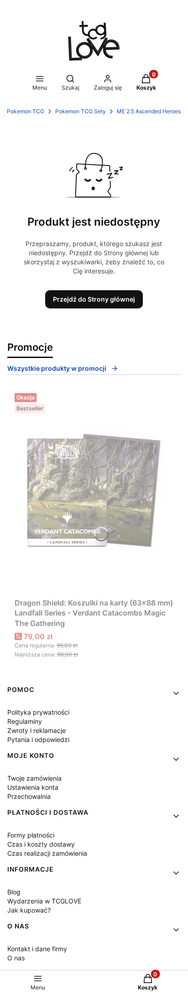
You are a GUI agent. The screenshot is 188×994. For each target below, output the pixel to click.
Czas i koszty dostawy (41, 844)
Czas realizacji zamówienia (47, 853)
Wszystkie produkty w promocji (56, 368)
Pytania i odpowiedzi (38, 739)
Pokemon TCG (25, 111)
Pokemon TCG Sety (80, 111)
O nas (16, 958)
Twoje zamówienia (34, 778)
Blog (14, 892)
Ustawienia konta (32, 787)
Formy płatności (30, 835)
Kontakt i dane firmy (37, 949)
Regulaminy (24, 721)
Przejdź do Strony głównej (94, 299)
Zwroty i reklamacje (36, 730)
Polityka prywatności (38, 712)
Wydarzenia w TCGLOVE (44, 901)
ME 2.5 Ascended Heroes (149, 111)
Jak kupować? (29, 910)
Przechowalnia (29, 796)
